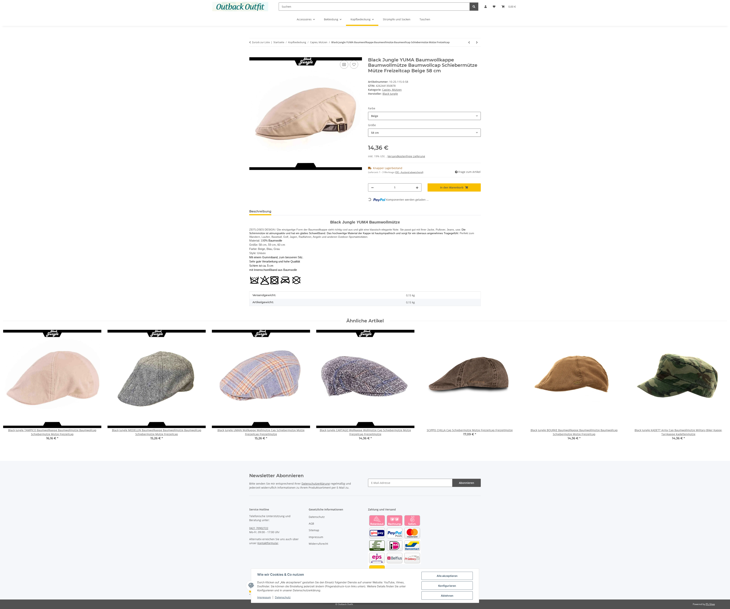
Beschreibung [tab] (260, 211)
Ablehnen (447, 595)
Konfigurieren (447, 585)
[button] (485, 6)
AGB (311, 523)
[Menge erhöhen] (417, 187)
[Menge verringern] (372, 187)
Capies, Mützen (392, 89)
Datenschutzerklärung (316, 483)
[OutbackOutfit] (240, 6)
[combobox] (424, 116)
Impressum (264, 597)
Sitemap (314, 530)
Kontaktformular (267, 543)
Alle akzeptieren (447, 575)
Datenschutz (283, 597)
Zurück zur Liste (261, 42)
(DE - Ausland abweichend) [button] (409, 172)
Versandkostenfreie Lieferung (406, 156)
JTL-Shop (710, 604)
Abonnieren (466, 483)
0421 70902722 (258, 528)
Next (721, 387)
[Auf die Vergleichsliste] (344, 64)
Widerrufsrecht (318, 543)
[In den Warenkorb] (252, 55)
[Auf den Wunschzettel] (354, 64)
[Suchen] (474, 6)
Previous (9, 387)
